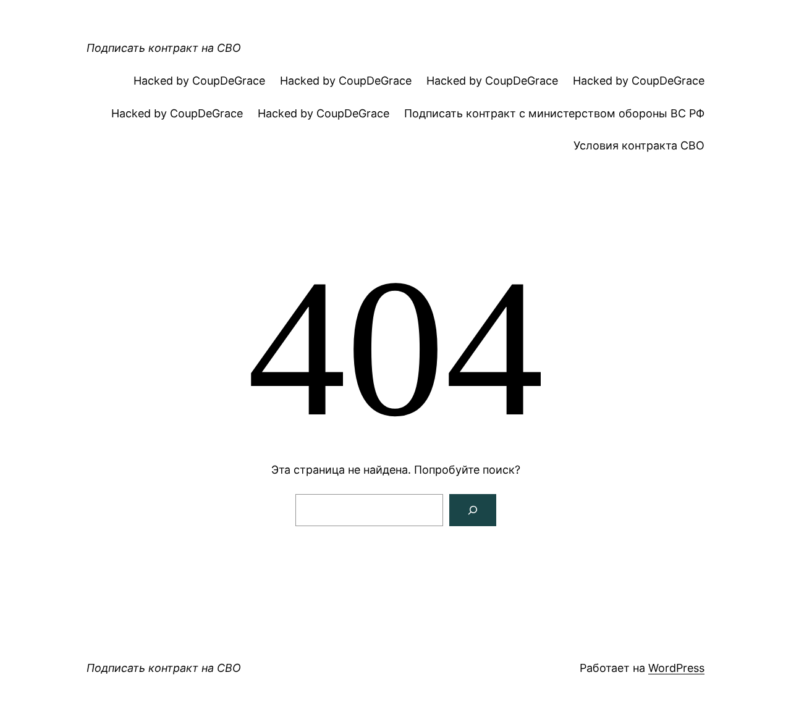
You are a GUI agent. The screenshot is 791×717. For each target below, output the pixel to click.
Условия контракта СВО (638, 145)
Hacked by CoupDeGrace (199, 80)
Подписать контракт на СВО (164, 47)
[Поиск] (472, 510)
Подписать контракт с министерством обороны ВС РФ (554, 113)
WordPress (676, 667)
